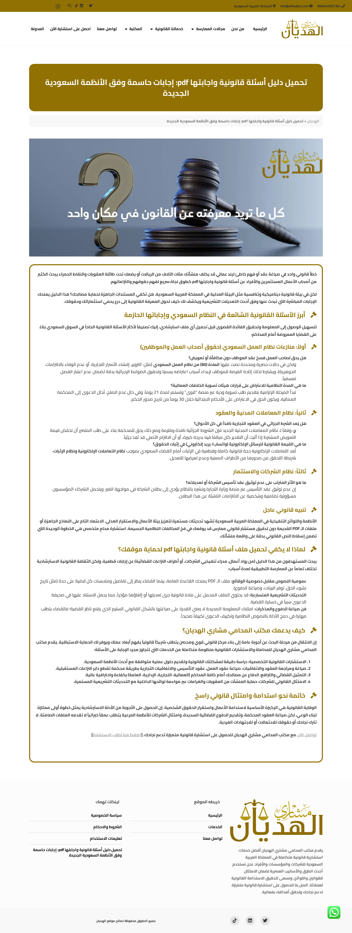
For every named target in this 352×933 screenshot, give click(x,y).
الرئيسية (260, 28)
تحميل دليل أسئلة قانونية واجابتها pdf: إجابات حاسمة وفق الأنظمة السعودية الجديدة (77, 852)
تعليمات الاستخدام (106, 838)
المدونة (37, 28)
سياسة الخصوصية (106, 815)
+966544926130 (329, 6)
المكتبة (135, 28)
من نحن (237, 28)
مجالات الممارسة (210, 28)
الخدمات (215, 826)
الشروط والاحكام (107, 826)
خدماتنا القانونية (169, 28)
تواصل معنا (107, 28)
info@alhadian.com (294, 6)
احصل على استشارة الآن (70, 28)
